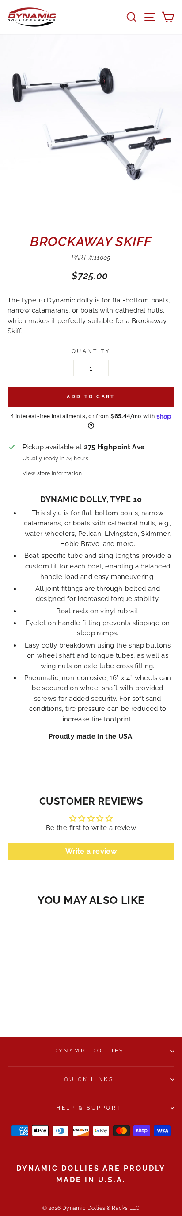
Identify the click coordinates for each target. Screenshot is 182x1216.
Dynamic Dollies (88, 1051)
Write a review (91, 851)
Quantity (91, 351)
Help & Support (88, 1108)
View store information (52, 473)
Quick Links (89, 1079)
